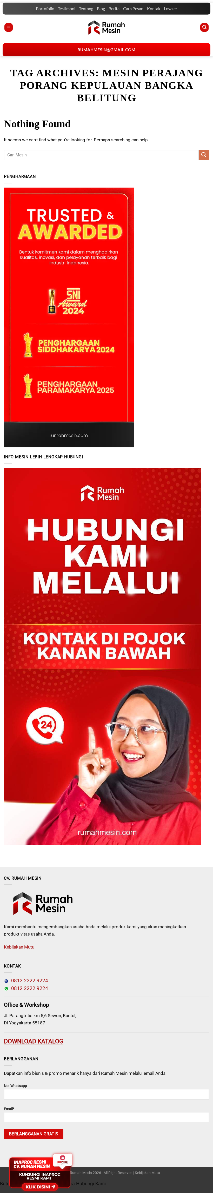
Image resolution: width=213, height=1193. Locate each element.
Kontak (153, 8)
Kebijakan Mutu (19, 947)
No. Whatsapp (15, 1086)
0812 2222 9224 (28, 981)
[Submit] (204, 155)
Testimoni (66, 8)
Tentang (86, 8)
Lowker (170, 8)
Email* (9, 1109)
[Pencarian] (204, 27)
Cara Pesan (133, 8)
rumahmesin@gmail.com (106, 49)
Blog (101, 8)
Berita (114, 8)
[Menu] (8, 27)
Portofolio (45, 8)
